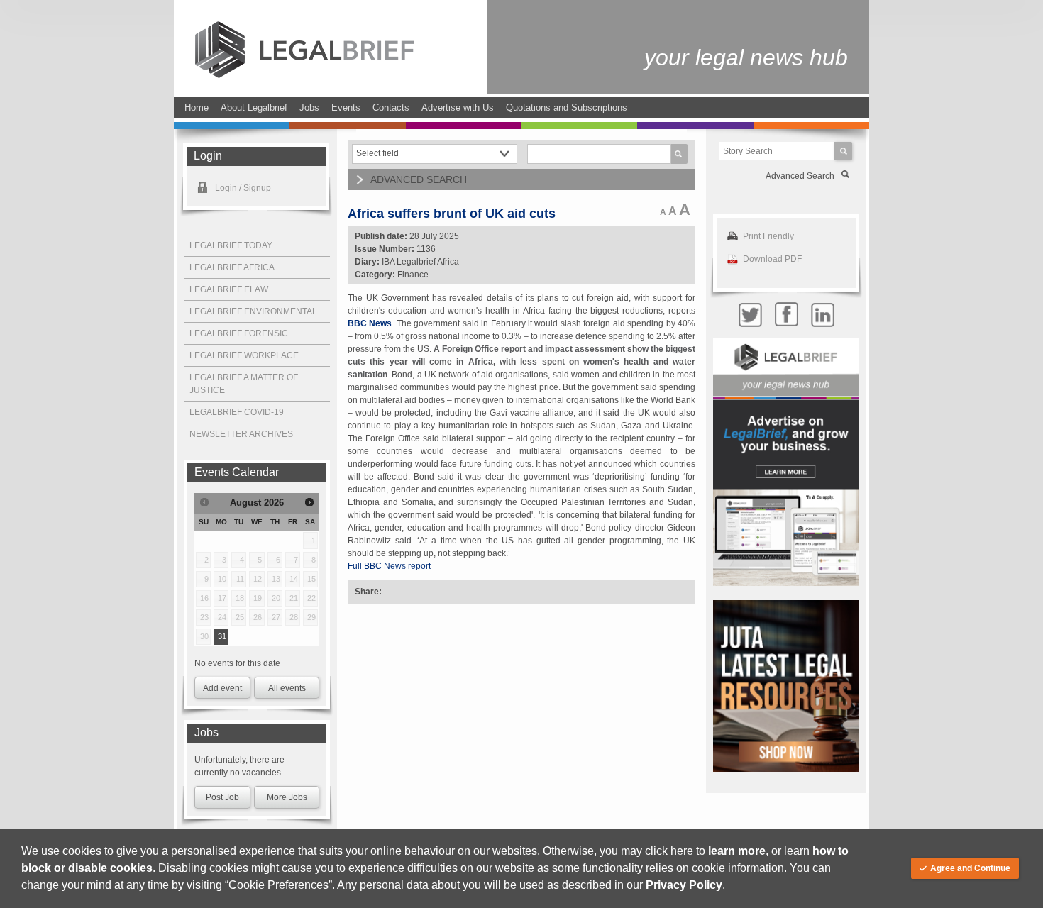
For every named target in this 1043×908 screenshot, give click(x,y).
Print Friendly (768, 236)
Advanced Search (800, 176)
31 (222, 636)
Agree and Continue (970, 868)
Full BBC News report (389, 566)
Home (196, 107)
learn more (737, 851)
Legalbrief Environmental (253, 311)
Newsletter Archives (241, 434)
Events (345, 107)
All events (287, 688)
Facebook (786, 314)
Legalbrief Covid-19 (236, 412)
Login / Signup (243, 188)
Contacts (390, 107)
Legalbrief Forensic (238, 333)
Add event (222, 688)
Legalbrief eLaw (228, 289)
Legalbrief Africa (232, 267)
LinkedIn (822, 314)
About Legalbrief (254, 107)
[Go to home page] (304, 75)
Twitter (750, 314)
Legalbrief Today (230, 245)
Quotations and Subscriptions (566, 107)
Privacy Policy (684, 885)
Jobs (309, 107)
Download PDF (772, 259)
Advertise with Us (457, 107)
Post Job (222, 797)
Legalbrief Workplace (244, 355)
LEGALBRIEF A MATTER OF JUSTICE (243, 383)
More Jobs (287, 797)
